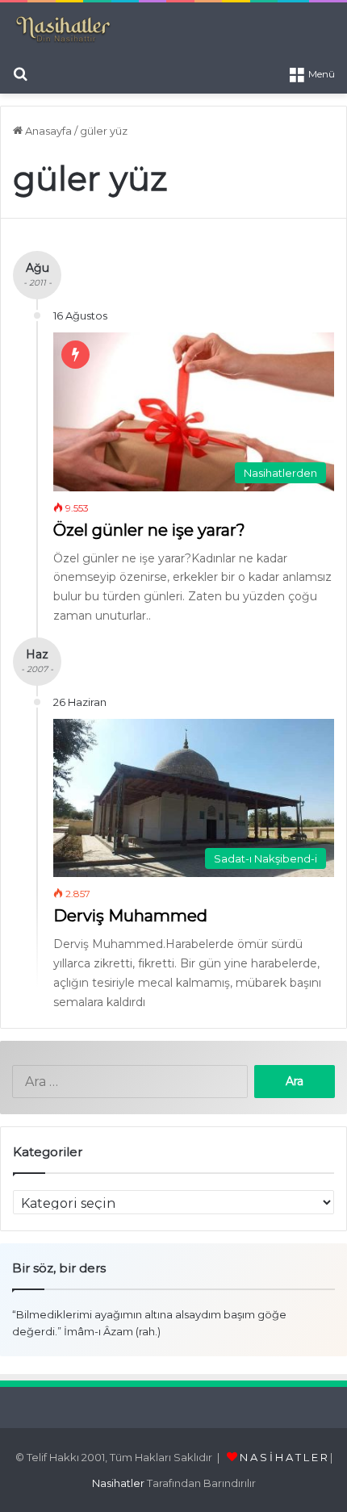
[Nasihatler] (62, 30)
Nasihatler (118, 1482)
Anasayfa (47, 130)
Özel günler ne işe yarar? (149, 530)
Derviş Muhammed (130, 915)
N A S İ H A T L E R (284, 1457)
